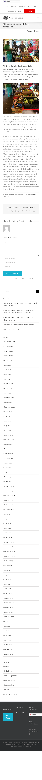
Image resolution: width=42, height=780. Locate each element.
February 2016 (9, 649)
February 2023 (9, 383)
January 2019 (8, 491)
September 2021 (9, 407)
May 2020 (7, 449)
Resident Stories (9, 680)
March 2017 (8, 593)
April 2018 (7, 533)
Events (6, 666)
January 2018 (8, 547)
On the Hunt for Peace (11, 329)
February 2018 (9, 542)
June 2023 (7, 370)
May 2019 (7, 477)
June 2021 (7, 421)
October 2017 (8, 561)
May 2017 (7, 584)
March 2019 (8, 481)
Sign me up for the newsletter (24, 278)
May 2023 (7, 374)
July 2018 (7, 519)
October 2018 (8, 505)
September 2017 (9, 565)
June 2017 (7, 579)
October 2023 (8, 355)
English (8, 1)
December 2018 (9, 495)
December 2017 (9, 551)
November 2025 (9, 342)
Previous (29, 31)
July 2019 (7, 467)
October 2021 (8, 402)
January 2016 (8, 654)
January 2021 (8, 435)
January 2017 (8, 598)
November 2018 (9, 500)
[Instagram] (23, 712)
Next (36, 31)
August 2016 (8, 621)
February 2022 (9, 398)
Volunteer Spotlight (30, 194)
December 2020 (9, 439)
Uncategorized (9, 685)
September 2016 (9, 617)
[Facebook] (17, 712)
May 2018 (7, 528)
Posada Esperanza (10, 676)
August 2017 (8, 570)
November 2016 (9, 607)
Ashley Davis (19, 744)
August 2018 (8, 514)
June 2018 (7, 523)
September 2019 (9, 458)
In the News (8, 671)
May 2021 (7, 425)
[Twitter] (20, 712)
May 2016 (7, 635)
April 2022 (7, 393)
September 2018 (9, 509)
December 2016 (9, 603)
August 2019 (8, 463)
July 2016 (7, 626)
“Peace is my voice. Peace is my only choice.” (19, 325)
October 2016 (8, 612)
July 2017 (7, 575)
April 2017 (7, 589)
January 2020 (8, 453)
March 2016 (8, 645)
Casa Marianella (9, 194)
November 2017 (9, 556)
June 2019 (7, 472)
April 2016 (7, 640)
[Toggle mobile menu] (38, 18)
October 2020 (8, 444)
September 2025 (9, 346)
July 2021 (7, 416)
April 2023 (7, 379)
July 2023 (7, 365)
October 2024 (8, 351)
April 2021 (7, 430)
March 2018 (8, 537)
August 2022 (8, 388)
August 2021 (8, 411)
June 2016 (7, 631)
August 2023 (8, 360)
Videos (6, 690)
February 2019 (9, 486)
